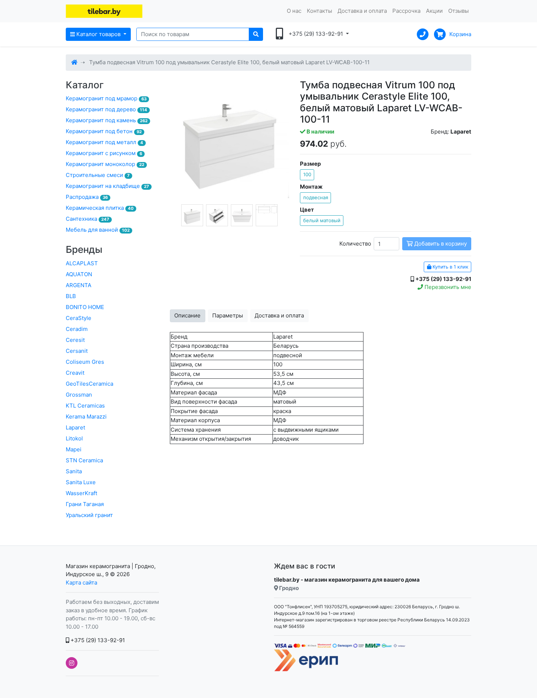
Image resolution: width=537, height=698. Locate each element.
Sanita (74, 471)
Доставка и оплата (362, 10)
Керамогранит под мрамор (106, 98)
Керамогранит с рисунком (104, 153)
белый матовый (321, 220)
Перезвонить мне (447, 287)
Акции (434, 10)
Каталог (85, 84)
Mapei (73, 449)
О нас (294, 10)
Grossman (79, 394)
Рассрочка (406, 10)
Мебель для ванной (98, 229)
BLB (71, 296)
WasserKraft (81, 493)
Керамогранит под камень (107, 120)
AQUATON (79, 274)
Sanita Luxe (81, 482)
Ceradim (77, 328)
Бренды (84, 249)
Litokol (74, 438)
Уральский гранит (89, 515)
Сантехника (87, 218)
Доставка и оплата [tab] (279, 315)
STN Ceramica (84, 460)
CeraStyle (78, 318)
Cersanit (77, 350)
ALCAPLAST (82, 263)
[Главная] (74, 62)
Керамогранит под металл (104, 142)
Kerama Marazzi (86, 416)
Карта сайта (81, 582)
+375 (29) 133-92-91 (97, 640)
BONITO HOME (85, 307)
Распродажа (87, 196)
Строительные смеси (98, 174)
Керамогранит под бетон (104, 131)
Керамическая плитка (100, 207)
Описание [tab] (187, 315)
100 (307, 174)
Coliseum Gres (85, 361)
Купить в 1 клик (449, 267)
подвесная (315, 197)
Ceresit (75, 339)
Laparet (75, 427)
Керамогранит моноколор (105, 164)
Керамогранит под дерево (106, 109)
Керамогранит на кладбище (107, 185)
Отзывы (458, 10)
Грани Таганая (85, 504)
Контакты (319, 10)
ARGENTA (78, 285)
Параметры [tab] (227, 315)
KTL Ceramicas (85, 405)
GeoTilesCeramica (89, 383)
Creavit (75, 372)
